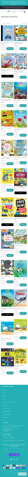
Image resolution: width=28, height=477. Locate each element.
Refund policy (22, 470)
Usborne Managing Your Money (7, 250)
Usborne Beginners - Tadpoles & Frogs (20, 279)
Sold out (7, 76)
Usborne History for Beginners (20, 187)
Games (4, 399)
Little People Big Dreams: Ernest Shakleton (7, 43)
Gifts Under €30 (7, 408)
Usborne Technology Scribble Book (6, 128)
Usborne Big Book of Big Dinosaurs (19, 366)
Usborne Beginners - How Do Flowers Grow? (20, 129)
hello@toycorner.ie (7, 429)
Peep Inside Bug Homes (5, 276)
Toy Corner (8, 470)
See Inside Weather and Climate (20, 157)
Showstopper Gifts (7, 411)
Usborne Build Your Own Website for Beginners (19, 43)
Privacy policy (7, 472)
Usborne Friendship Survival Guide (6, 219)
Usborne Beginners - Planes (19, 308)
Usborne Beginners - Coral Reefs (20, 100)
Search (4, 390)
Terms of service (14, 472)
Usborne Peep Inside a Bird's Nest (19, 246)
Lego (4, 393)
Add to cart (10, 48)
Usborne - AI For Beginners (6, 367)
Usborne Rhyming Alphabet (6, 184)
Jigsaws (5, 405)
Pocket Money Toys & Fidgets (10, 402)
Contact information (15, 474)
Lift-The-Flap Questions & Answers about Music (6, 158)
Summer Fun (6, 417)
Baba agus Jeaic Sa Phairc (19, 332)
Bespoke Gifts (6, 414)
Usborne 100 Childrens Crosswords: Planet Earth (6, 100)
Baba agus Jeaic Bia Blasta (6, 338)
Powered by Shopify (15, 470)
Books (4, 396)
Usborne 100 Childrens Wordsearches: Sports (18, 71)
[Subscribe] (23, 449)
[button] (2, 11)
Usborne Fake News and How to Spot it (20, 219)
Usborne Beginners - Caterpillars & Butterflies (7, 309)
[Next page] (23, 381)
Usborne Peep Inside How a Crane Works (6, 70)
